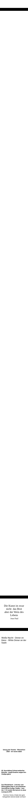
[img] (14, 4)
